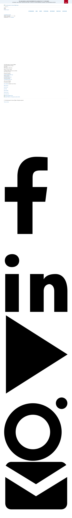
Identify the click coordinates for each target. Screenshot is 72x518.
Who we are (6, 85)
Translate (12, 17)
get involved (6, 90)
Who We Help (52, 11)
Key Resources (31, 11)
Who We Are (64, 11)
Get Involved (46, 11)
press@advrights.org (7, 77)
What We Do (58, 11)
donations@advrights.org (8, 74)
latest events (6, 92)
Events (40, 11)
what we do (6, 87)
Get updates (6, 83)
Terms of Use (6, 102)
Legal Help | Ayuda (7, 14)
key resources (6, 93)
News (37, 11)
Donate (5, 9)
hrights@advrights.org (8, 79)
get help (5, 88)
